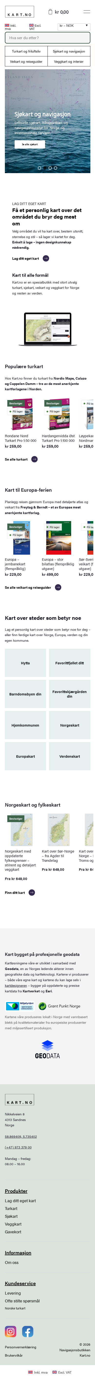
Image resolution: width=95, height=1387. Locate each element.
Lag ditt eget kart (25, 258)
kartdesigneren (16, 985)
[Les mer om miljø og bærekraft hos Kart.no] (20, 1006)
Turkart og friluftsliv (26, 51)
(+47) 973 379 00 (18, 1147)
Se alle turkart (16, 459)
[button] (39, 168)
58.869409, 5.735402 (21, 1136)
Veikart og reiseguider (26, 61)
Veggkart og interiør (69, 61)
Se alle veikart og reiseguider (28, 587)
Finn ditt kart (15, 892)
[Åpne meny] (86, 11)
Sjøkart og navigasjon (69, 51)
